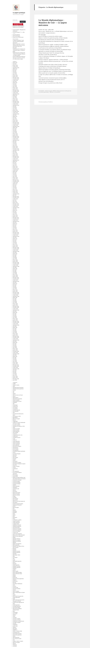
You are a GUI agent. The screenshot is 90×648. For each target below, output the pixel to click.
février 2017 (15, 166)
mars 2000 (15, 380)
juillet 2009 (15, 253)
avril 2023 (15, 96)
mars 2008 (15, 273)
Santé (14, 584)
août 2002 (15, 355)
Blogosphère (15, 417)
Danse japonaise (16, 445)
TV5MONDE (15, 624)
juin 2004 (14, 328)
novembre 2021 (16, 111)
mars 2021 (15, 119)
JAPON (14, 506)
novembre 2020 (16, 124)
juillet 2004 (15, 327)
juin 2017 (14, 162)
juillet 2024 (15, 82)
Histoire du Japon (16, 493)
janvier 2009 (15, 261)
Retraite (14, 582)
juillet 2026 (15, 62)
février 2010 (15, 245)
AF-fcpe (14, 390)
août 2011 (15, 222)
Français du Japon (16, 481)
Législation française (17, 525)
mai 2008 (14, 271)
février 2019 (15, 146)
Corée (14, 438)
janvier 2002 (15, 363)
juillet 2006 (15, 297)
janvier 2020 (15, 135)
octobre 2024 (15, 80)
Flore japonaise (16, 471)
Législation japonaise (17, 526)
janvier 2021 (15, 121)
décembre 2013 (16, 196)
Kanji (14, 513)
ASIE (14, 412)
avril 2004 (15, 331)
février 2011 (15, 230)
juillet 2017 (15, 161)
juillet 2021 (15, 116)
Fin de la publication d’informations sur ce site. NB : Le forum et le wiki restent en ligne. (19, 58)
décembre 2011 (16, 217)
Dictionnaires (15, 447)
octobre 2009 (15, 250)
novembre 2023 (16, 91)
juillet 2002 (15, 356)
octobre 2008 (15, 265)
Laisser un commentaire (55, 92)
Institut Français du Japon (18, 503)
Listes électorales (16, 527)
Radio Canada (15, 571)
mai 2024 (14, 84)
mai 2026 (14, 64)
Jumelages (15, 511)
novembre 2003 (16, 337)
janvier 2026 (15, 65)
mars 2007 (15, 288)
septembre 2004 (16, 325)
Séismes (14, 589)
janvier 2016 (15, 178)
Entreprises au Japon (17, 462)
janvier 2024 (15, 89)
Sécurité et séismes (16, 588)
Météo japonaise (16, 545)
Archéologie (15, 405)
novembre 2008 (16, 263)
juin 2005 (14, 313)
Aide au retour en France (18, 395)
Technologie (15, 612)
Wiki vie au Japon (16, 642)
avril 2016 (15, 175)
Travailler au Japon (16, 622)
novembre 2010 (16, 233)
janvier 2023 (15, 100)
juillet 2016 (15, 171)
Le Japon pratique (19, 13)
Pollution (14, 568)
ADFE (14, 386)
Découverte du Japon (17, 446)
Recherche (15, 577)
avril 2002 (15, 360)
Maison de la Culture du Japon (19, 535)
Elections (14, 456)
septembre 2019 (16, 140)
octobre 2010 (15, 235)
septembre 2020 (16, 126)
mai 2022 (14, 106)
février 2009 (15, 260)
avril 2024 (15, 85)
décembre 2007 (16, 277)
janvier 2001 (15, 377)
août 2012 (15, 208)
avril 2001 (15, 373)
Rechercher (15, 20)
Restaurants (15, 581)
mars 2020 (15, 132)
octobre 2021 (15, 112)
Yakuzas (14, 643)
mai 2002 (14, 358)
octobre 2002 (15, 352)
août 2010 (15, 237)
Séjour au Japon (16, 591)
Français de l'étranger (17, 480)
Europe (14, 467)
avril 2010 (15, 242)
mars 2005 (15, 317)
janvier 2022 (15, 110)
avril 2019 (15, 143)
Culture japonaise (16, 443)
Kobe (14, 516)
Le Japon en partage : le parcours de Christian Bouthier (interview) (18, 41)
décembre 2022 (16, 101)
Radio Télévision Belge (17, 572)
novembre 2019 (16, 137)
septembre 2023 (16, 94)
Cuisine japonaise (16, 441)
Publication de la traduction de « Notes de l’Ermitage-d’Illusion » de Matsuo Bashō (19, 54)
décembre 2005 (16, 306)
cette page (43, 34)
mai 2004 (14, 330)
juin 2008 (14, 270)
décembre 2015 (16, 180)
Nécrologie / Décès (16, 555)
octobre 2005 (15, 308)
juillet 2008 (15, 268)
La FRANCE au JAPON (17, 520)
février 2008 (15, 275)
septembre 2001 (16, 368)
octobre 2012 (15, 206)
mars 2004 (15, 332)
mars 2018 (15, 152)
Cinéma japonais (16, 431)
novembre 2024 (16, 79)
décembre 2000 (16, 378)
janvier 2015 (15, 191)
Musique (14, 548)
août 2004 (15, 326)
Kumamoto (15, 517)
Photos (14, 562)
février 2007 (15, 290)
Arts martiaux (15, 411)
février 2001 (15, 376)
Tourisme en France (17, 619)
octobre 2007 (15, 280)
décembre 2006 (16, 292)
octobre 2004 (15, 323)
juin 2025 (14, 70)
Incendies (15, 497)
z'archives (15, 646)
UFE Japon (15, 628)
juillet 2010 (15, 238)
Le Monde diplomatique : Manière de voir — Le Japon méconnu (53, 22)
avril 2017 (15, 163)
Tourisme (15, 617)
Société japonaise (16, 604)
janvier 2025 (15, 76)
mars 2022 (15, 109)
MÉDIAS (14, 542)
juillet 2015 (15, 183)
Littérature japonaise (17, 530)
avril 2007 (15, 287)
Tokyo (14, 616)
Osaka (14, 559)
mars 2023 (15, 97)
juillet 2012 (15, 210)
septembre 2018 (16, 150)
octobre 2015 (15, 182)
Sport (14, 611)
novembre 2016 (16, 168)
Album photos (15, 397)
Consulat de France (16, 437)
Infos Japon (15, 502)
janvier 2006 (15, 305)
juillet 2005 (15, 312)
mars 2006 (15, 302)
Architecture (15, 406)
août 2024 (15, 81)
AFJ (13, 392)
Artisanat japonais (16, 410)
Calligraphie (15, 421)
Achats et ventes (16, 385)
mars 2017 (15, 165)
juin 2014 (14, 195)
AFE (13, 391)
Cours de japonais (16, 34)
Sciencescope (15, 587)
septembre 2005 (16, 310)
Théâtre (14, 614)
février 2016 (15, 177)
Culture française (16, 442)
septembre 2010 (16, 236)
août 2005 (15, 311)
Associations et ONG (17, 416)
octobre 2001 (15, 367)
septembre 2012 (16, 207)
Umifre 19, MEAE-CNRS (17, 631)
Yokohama (15, 644)
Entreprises (15, 461)
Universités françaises (17, 633)
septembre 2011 (16, 221)
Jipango (14, 510)
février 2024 (15, 87)
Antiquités (15, 402)
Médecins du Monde (17, 541)
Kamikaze (15, 512)
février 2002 (15, 362)
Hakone (14, 490)
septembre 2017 (16, 160)
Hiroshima (15, 491)
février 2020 (15, 134)
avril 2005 (15, 316)
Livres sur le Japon (16, 531)
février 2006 (15, 303)
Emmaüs (14, 458)
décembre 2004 (16, 321)
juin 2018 (14, 151)
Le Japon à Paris (16, 523)
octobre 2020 (15, 125)
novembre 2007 (16, 278)
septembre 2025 (16, 67)
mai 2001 (14, 372)
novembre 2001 (16, 366)
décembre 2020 (16, 122)
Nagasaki (14, 553)
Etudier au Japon (16, 466)
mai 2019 (14, 142)
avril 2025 (15, 72)
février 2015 (15, 190)
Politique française (16, 566)
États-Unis (15, 465)
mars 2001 (15, 375)
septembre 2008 (16, 266)
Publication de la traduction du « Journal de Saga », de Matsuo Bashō (19, 50)
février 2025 (15, 75)
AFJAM (14, 393)
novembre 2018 (16, 148)
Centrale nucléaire (16, 425)
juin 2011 (14, 225)
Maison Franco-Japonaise (18, 536)
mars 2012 (15, 213)
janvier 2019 (15, 147)
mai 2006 (14, 300)
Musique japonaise (16, 552)
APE (13, 403)
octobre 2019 (15, 139)
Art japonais (15, 408)
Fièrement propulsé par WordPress (46, 101)
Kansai (14, 515)
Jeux (14, 508)
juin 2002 (14, 357)
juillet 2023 (15, 95)
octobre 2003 (15, 338)
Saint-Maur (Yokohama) (17, 583)
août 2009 (15, 252)
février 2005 (15, 318)
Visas (14, 639)
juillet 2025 (15, 69)
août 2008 (15, 267)
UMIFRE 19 (15, 629)
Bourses (14, 420)
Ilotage (14, 496)
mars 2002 (15, 361)
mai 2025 (14, 71)
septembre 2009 (16, 251)
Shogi (14, 598)
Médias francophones (17, 543)
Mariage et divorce (16, 538)
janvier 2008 (15, 276)
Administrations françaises (18, 387)
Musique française (16, 551)
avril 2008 (15, 272)
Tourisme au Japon (16, 618)
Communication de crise (17, 435)
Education (15, 455)
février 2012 (15, 215)
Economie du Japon (16, 453)
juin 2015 (14, 185)
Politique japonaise (16, 567)
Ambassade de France (17, 401)
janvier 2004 (15, 335)
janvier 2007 (15, 291)
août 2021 (15, 115)
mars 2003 (15, 347)
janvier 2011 (15, 231)
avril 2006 (15, 301)
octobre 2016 (15, 170)
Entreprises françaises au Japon (19, 463)
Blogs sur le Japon (16, 418)
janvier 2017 (15, 167)
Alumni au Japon (16, 400)
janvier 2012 (15, 216)
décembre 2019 (16, 136)
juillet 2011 (15, 223)
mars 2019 (15, 145)
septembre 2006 (16, 296)
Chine (14, 427)
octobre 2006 (15, 295)
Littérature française (17, 528)
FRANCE (14, 485)
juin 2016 (14, 172)
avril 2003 (15, 346)
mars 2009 (15, 258)
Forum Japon (15, 475)
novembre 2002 (16, 351)
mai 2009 (14, 256)
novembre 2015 (16, 181)
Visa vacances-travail (17, 638)
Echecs (14, 452)
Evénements (15, 468)
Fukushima (15, 487)
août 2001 (15, 370)
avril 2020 (15, 131)
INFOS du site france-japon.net (19, 501)
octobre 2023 (15, 92)
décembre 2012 (16, 203)
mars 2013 (15, 201)
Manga (14, 537)
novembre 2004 (16, 322)
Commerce (15, 433)
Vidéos (14, 636)
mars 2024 (15, 86)
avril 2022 (15, 107)
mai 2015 (14, 186)
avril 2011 (15, 227)
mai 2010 (14, 241)
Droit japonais (15, 450)
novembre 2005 (16, 307)
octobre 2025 (15, 66)
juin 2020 (14, 129)
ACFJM (14, 383)
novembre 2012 (16, 205)
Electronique (15, 457)
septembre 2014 (16, 193)
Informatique (15, 498)
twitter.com (15, 626)
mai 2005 (14, 315)
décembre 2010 (16, 232)
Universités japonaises (17, 634)
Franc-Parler (15, 476)
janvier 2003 (15, 350)
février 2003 (15, 348)
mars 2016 (15, 176)
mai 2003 (14, 345)
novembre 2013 (16, 197)
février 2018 (15, 153)
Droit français (15, 448)
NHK (14, 556)
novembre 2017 (16, 157)
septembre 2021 (16, 114)
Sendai (14, 594)
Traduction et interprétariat (18, 621)
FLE (13, 470)
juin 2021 (14, 117)
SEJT (14, 593)
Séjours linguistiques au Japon (19, 592)
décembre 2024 (16, 77)
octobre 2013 (15, 198)
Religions (14, 579)
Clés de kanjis (15, 432)
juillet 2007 (15, 283)
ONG (14, 558)
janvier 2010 (15, 246)
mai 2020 (14, 130)
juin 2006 (14, 298)
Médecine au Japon (16, 540)
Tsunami (14, 623)
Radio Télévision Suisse (17, 573)
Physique (14, 563)
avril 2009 (15, 257)
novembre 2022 (16, 102)
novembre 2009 (16, 248)
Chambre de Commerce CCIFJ (19, 426)
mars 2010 (15, 243)
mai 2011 (14, 226)
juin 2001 (14, 371)
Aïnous (14, 396)
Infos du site (15, 500)
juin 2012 (14, 211)
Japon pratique (16, 507)
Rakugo (14, 574)
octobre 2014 (15, 192)
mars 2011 (15, 228)
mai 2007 (14, 286)
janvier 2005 (15, 320)
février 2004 (15, 333)
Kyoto (14, 518)
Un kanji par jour (16, 632)
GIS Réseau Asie (16, 488)
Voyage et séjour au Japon (18, 641)
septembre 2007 (16, 281)
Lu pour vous (15, 532)
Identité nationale (16, 495)
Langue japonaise (16, 522)
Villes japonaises (16, 637)
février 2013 (15, 202)
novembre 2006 (16, 293)
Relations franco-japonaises (18, 578)
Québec (14, 569)
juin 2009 (14, 255)
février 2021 (15, 120)
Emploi (14, 460)
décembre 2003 (16, 336)
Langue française (16, 521)
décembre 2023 (16, 90)
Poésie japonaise (16, 564)
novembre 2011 (16, 218)
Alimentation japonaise (17, 398)
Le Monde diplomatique (44, 92)
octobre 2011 (15, 220)
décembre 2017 (16, 156)
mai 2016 (14, 173)
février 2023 (15, 99)
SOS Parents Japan (16, 36)
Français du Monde (16, 482)
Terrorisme (15, 613)
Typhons (14, 627)
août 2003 (15, 341)
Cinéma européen (16, 428)
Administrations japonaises (18, 388)
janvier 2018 (15, 155)
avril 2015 (15, 187)
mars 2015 (15, 188)
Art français (15, 407)
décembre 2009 (16, 247)
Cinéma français (16, 430)
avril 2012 (15, 212)
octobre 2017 (15, 158)
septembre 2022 (16, 105)
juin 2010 (14, 240)
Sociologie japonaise (17, 606)
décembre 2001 (16, 365)
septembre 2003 (16, 340)
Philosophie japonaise (17, 561)
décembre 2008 (16, 262)
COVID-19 (15, 440)
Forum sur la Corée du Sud (18, 37)
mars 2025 (15, 74)
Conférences (15, 436)
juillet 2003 (15, 342)
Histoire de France (16, 492)
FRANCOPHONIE (16, 486)
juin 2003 (14, 343)
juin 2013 (14, 200)
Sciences (14, 586)
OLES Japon (15, 557)
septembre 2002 (16, 353)
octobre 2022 (15, 104)
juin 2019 (14, 141)
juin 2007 (14, 285)
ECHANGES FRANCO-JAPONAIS (19, 451)
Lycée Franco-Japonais (17, 533)
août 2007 (15, 282)
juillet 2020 (15, 127)
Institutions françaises (17, 505)
